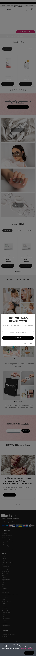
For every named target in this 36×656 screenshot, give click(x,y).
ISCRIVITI (18, 338)
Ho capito (29, 652)
